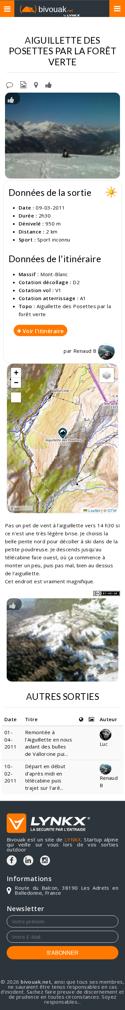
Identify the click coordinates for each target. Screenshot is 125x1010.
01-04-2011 (10, 739)
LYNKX (73, 839)
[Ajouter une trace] (36, 84)
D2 (76, 282)
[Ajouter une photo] (23, 84)
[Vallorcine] (62, 640)
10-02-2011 (10, 773)
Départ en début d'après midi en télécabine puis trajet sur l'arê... (45, 777)
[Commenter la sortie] (9, 84)
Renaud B (85, 350)
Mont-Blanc (54, 274)
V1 (58, 290)
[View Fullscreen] (16, 397)
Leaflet (93, 510)
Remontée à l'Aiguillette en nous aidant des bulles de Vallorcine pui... (48, 743)
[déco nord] (62, 135)
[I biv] (11, 99)
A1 (83, 298)
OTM (112, 510)
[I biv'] (48, 84)
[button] (62, 433)
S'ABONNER (62, 952)
